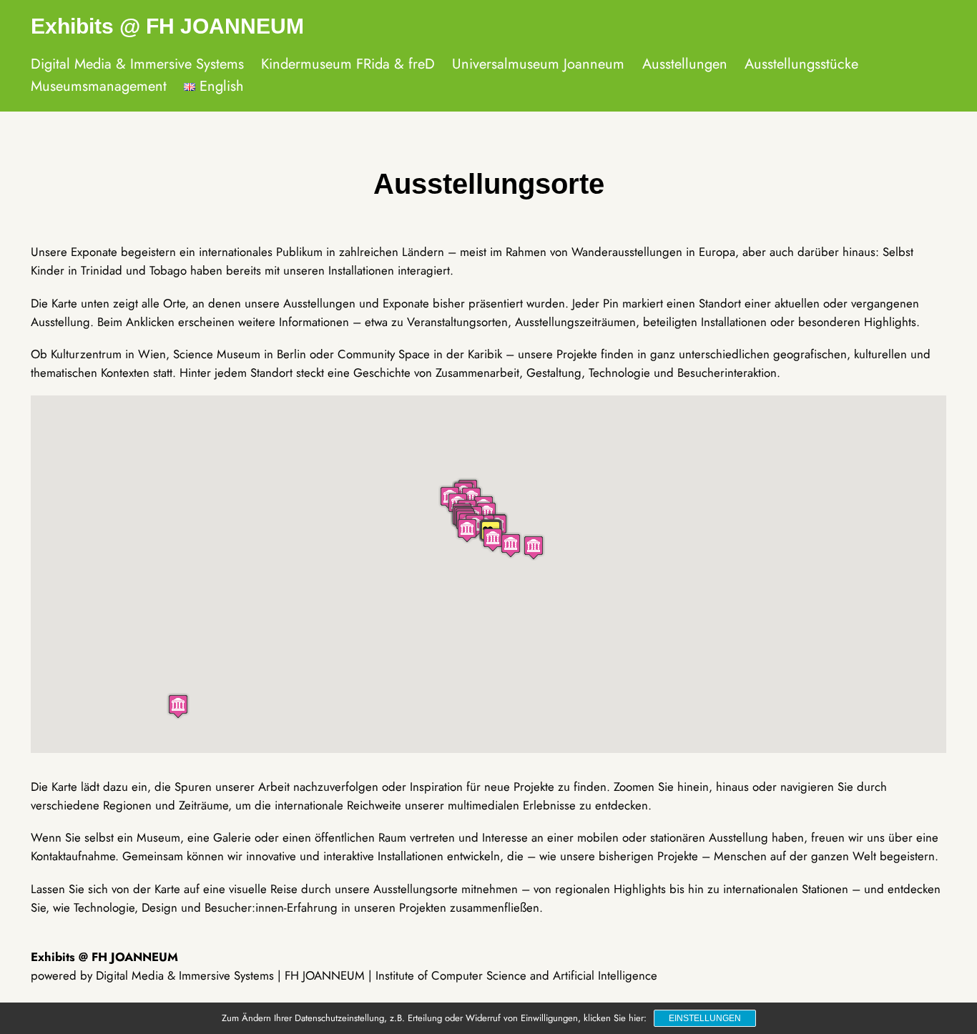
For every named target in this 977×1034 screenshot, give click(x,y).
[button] (178, 706)
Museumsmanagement (99, 86)
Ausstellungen (684, 64)
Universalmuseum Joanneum (538, 64)
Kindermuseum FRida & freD (348, 64)
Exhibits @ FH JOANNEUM (167, 26)
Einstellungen (705, 1018)
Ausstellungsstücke (801, 64)
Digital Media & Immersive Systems (137, 64)
